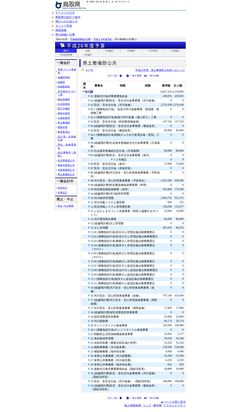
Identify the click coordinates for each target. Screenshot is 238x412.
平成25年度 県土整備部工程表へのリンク (160, 70)
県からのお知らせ (66, 21)
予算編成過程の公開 (80, 39)
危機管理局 (64, 77)
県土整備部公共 (66, 174)
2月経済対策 (66, 54)
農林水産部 (64, 113)
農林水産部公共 (66, 165)
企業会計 (62, 192)
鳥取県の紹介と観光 (67, 17)
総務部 (61, 82)
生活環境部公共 (66, 160)
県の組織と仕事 (65, 34)
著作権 (157, 405)
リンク (147, 405)
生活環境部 (64, 104)
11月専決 (153, 50)
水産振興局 (64, 118)
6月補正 (109, 50)
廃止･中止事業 (66, 206)
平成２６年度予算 (103, 39)
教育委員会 (64, 132)
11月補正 (174, 50)
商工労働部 (64, 108)
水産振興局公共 (66, 169)
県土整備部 (64, 122)
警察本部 (62, 127)
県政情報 (61, 30)
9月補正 (131, 50)
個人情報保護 (132, 405)
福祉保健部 (64, 99)
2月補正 (88, 54)
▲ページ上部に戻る (173, 401)
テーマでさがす (65, 12)
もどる (89, 70)
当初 (87, 50)
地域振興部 (64, 86)
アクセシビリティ (174, 405)
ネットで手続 (63, 25)
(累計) (66, 50)
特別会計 (62, 187)
